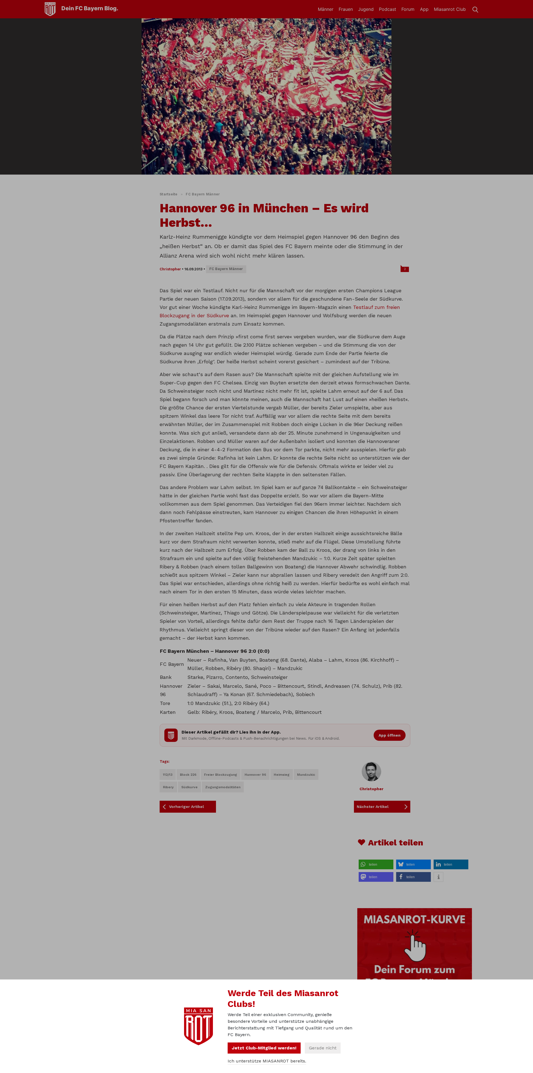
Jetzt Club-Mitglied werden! (264, 1048)
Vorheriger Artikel (186, 806)
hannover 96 (255, 775)
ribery (168, 787)
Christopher (170, 269)
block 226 (188, 775)
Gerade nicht (322, 1048)
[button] (376, 864)
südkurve (189, 787)
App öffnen (390, 735)
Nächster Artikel (373, 806)
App (424, 9)
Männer (325, 9)
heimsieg (282, 775)
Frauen (346, 9)
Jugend (366, 9)
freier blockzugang (220, 775)
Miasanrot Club (450, 9)
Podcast (387, 9)
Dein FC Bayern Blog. (89, 8)
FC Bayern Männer (203, 194)
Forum (407, 9)
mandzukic (306, 775)
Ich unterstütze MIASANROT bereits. (267, 1061)
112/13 (167, 775)
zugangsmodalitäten (222, 787)
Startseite (169, 194)
